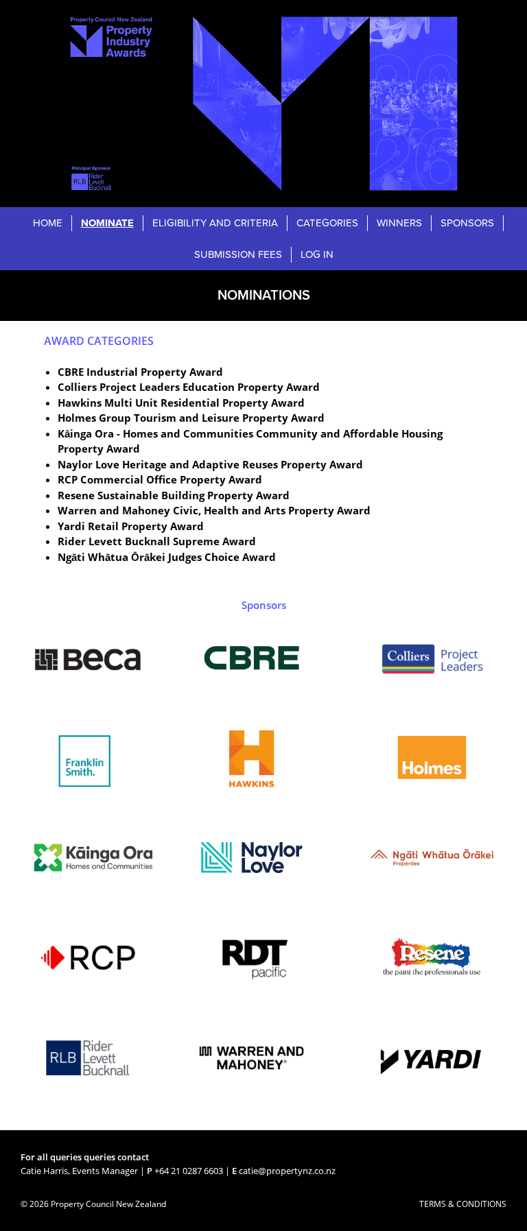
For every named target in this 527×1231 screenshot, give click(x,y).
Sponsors (467, 223)
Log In (317, 254)
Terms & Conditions (462, 1204)
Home (47, 223)
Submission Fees (238, 254)
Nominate (107, 223)
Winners (399, 223)
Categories (327, 223)
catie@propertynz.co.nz (287, 1170)
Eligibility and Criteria (215, 223)
